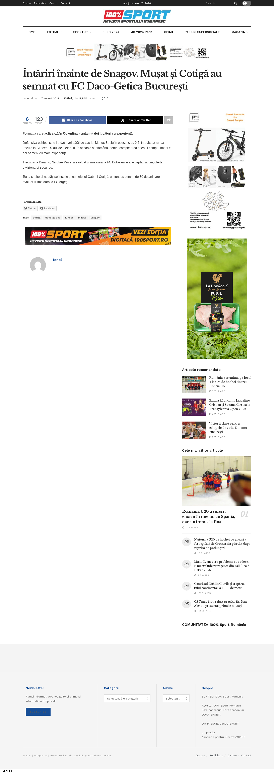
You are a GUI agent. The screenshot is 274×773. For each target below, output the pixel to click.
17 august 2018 (49, 98)
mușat (82, 217)
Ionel (29, 98)
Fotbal (68, 98)
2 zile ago (218, 391)
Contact (65, 3)
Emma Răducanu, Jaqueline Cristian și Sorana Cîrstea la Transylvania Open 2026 (229, 405)
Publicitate (40, 3)
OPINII (168, 32)
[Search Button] (234, 3)
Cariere (53, 3)
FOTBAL (53, 32)
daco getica (52, 217)
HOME (30, 32)
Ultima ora (88, 98)
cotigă (37, 217)
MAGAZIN (238, 32)
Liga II (77, 98)
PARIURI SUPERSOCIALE (202, 32)
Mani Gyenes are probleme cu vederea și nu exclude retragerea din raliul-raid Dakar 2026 (222, 566)
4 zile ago (218, 414)
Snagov (94, 217)
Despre (27, 3)
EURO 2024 (111, 32)
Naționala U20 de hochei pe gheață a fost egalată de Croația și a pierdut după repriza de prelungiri (222, 544)
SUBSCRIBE (38, 711)
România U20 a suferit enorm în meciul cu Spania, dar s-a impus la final (208, 516)
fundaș (69, 217)
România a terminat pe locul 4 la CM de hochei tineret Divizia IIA (230, 382)
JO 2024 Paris (141, 32)
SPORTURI (80, 32)
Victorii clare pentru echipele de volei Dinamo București (228, 428)
